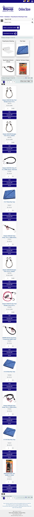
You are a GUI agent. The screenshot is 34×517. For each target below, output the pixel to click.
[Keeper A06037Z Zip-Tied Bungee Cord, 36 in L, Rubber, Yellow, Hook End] (9, 296)
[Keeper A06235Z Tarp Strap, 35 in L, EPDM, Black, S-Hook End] (9, 398)
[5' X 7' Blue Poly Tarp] (9, 194)
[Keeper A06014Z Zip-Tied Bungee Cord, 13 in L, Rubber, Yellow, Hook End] (9, 92)
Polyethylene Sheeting (8, 41)
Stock (9, 117)
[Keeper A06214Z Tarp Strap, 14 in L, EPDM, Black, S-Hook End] (9, 228)
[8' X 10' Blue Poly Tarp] (9, 432)
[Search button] (32, 22)
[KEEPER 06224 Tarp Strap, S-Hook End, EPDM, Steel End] (9, 330)
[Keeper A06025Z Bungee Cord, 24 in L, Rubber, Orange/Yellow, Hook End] (9, 262)
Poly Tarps (22, 41)
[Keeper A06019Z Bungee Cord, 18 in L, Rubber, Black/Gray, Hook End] (9, 126)
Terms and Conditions (14, 512)
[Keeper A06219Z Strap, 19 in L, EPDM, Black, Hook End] (9, 160)
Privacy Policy (22, 512)
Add (9, 112)
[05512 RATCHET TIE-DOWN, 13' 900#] (9, 466)
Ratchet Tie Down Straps (22, 60)
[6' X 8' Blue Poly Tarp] (9, 364)
